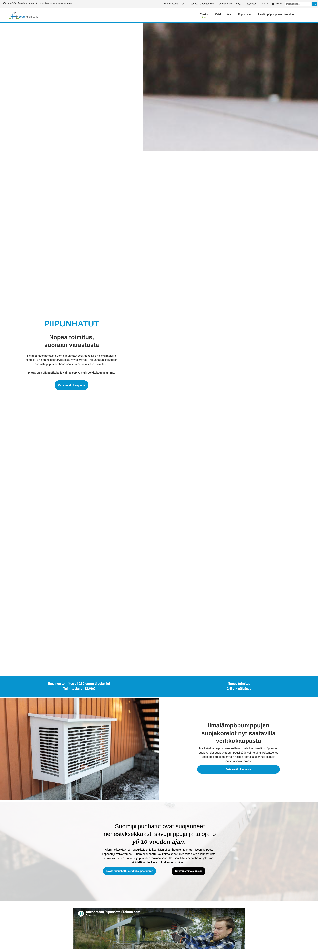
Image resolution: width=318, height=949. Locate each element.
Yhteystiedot (250, 3)
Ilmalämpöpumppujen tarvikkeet (276, 14)
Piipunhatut (245, 14)
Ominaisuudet (171, 3)
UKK (184, 3)
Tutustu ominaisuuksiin (188, 871)
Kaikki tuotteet (223, 14)
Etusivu (204, 14)
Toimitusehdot (225, 3)
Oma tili (264, 3)
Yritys (238, 3)
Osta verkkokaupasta (71, 385)
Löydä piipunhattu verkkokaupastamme (129, 871)
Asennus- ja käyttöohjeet (201, 3)
